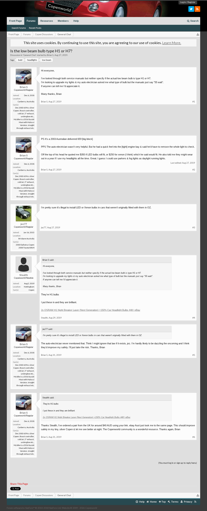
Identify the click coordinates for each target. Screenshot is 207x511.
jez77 (24, 223)
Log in (183, 2)
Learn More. (171, 43)
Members (63, 20)
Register (191, 2)
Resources (46, 20)
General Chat (29, 55)
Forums (31, 20)
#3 (193, 227)
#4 (193, 317)
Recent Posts (35, 28)
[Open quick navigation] (198, 34)
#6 (193, 437)
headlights (32, 60)
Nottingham (29, 286)
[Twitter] (191, 9)
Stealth (23, 274)
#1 (193, 101)
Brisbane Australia (26, 238)
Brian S (50, 55)
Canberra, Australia (26, 101)
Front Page (15, 20)
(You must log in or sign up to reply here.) (177, 463)
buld (20, 60)
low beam (46, 60)
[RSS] (197, 9)
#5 (193, 355)
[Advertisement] (103, 139)
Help (76, 20)
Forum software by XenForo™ (34, 508)
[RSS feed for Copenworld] (195, 502)
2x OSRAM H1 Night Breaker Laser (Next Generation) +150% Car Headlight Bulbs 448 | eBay (90, 310)
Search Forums (19, 28)
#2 (193, 169)
